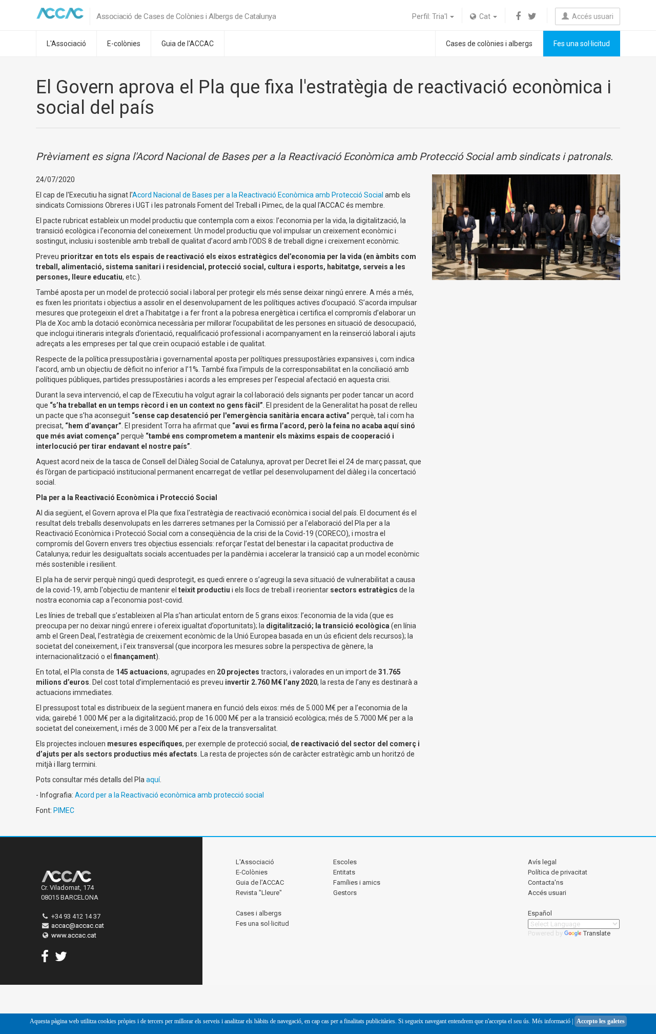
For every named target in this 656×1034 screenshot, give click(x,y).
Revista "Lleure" (259, 893)
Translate (596, 933)
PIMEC (63, 810)
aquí (153, 779)
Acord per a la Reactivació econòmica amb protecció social (169, 795)
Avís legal (542, 862)
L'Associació (66, 43)
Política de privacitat (557, 872)
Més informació (551, 1021)
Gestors (345, 893)
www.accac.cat (73, 935)
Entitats (344, 872)
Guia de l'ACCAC (187, 43)
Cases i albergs (258, 913)
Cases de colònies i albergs (489, 43)
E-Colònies (252, 872)
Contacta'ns (545, 882)
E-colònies (123, 43)
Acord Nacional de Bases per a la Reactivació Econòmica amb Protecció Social (258, 195)
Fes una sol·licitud (582, 43)
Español (540, 913)
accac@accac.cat (77, 925)
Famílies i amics (356, 882)
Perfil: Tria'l (430, 16)
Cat (484, 16)
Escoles (345, 862)
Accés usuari (591, 16)
